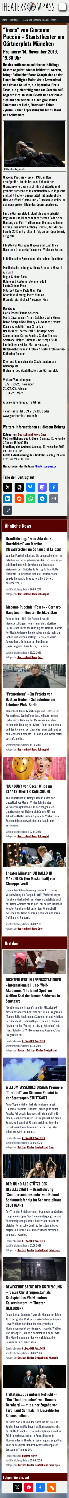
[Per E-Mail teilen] (53, 498)
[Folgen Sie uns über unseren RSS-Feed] (51, 1487)
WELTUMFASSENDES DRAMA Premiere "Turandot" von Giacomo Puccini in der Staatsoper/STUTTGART (34, 1092)
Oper (43, 434)
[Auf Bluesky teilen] (30, 487)
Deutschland (25, 434)
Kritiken (30, 1050)
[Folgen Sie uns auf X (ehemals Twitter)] (17, 1487)
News (37, 434)
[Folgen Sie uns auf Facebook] (40, 1487)
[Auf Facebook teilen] (53, 487)
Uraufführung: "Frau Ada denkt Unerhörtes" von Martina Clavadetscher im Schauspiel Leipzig (33, 543)
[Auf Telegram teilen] (42, 498)
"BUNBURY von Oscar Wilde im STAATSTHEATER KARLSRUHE (29, 788)
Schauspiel (43, 594)
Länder (39, 1050)
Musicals (53, 1357)
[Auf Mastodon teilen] (42, 487)
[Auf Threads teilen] (19, 487)
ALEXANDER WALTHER (33, 1041)
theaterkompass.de (46, 466)
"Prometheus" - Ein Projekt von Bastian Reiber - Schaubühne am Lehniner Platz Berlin (30, 699)
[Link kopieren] (7, 510)
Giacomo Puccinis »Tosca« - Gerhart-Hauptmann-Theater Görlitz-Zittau (33, 609)
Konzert (21, 1050)
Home (4, 20)
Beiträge (14, 20)
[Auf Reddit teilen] (19, 498)
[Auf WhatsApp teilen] (30, 498)
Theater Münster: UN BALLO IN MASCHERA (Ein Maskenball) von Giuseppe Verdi (30, 878)
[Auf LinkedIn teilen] (7, 498)
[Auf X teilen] (7, 487)
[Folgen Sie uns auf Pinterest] (28, 1487)
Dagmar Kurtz (29, 1456)
